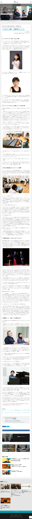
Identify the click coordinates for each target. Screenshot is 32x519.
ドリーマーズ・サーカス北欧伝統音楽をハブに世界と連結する (17, 471)
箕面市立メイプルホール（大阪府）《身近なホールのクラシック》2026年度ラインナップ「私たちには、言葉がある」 (19, 465)
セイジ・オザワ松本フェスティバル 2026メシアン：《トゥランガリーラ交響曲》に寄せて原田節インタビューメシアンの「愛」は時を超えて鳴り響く (15, 494)
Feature (9, 458)
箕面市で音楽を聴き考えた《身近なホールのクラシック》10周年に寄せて (26, 492)
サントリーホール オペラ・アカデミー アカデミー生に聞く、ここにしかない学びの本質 (15, 412)
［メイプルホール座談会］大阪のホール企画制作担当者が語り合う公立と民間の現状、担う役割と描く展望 (5, 507)
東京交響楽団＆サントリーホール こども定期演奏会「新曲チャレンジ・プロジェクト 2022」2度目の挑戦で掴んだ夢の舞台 (20, 459)
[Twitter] (7, 426)
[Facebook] (4, 426)
